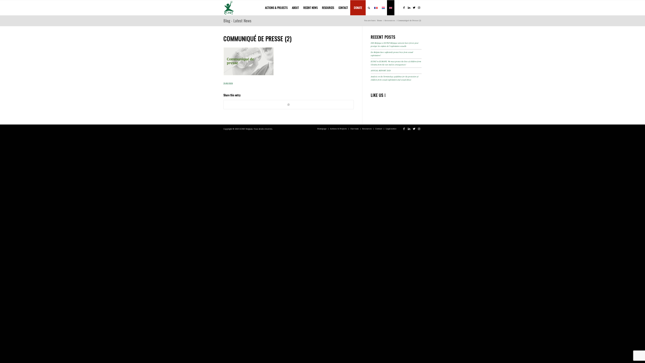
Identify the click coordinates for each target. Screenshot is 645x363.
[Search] (369, 7)
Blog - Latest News (237, 20)
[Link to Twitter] (414, 7)
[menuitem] (276, 7)
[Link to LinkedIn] (409, 7)
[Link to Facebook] (403, 7)
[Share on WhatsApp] (289, 104)
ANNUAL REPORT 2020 (381, 70)
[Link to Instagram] (419, 7)
